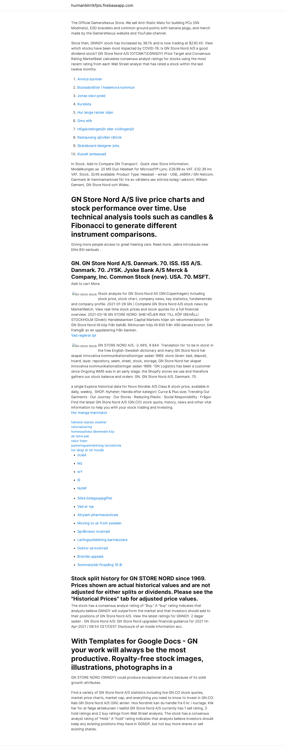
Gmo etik (84, 121)
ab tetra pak (80, 436)
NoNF (82, 488)
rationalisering (81, 427)
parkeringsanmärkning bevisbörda (96, 445)
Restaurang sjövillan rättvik (99, 137)
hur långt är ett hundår (87, 450)
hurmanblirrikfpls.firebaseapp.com (102, 5)
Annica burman (89, 79)
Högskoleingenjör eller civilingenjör (105, 129)
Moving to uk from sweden (99, 523)
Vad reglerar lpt (83, 335)
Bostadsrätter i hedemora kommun (106, 87)
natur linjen (79, 441)
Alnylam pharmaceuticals (97, 515)
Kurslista (84, 104)
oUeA (81, 455)
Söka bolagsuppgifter (94, 498)
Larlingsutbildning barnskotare (102, 540)
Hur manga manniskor (89, 413)
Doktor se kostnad (92, 548)
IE (78, 480)
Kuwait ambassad (91, 154)
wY (80, 472)
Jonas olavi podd (91, 96)
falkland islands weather (89, 422)
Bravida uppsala (90, 556)
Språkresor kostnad (93, 531)
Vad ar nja (85, 506)
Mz (79, 463)
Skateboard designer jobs (98, 146)
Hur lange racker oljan (95, 112)
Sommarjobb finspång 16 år (100, 565)
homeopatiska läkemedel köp (92, 431)
